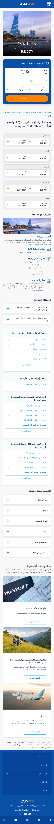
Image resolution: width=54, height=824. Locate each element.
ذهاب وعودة (40, 63)
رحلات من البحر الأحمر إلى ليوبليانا (33, 457)
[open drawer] (49, 3)
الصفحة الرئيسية (45, 112)
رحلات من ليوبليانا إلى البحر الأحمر (33, 410)
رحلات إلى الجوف (39, 349)
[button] (27, 308)
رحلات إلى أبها (40, 339)
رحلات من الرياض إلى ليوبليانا (35, 472)
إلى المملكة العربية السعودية (17, 112)
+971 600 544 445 (27, 814)
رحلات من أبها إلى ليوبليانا (36, 452)
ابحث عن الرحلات (26, 98)
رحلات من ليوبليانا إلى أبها (36, 405)
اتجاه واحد (26, 63)
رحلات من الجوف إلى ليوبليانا (35, 462)
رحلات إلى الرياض (39, 358)
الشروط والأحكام (22, 809)
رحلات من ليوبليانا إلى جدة (36, 384)
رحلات (33, 112)
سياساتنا (36, 809)
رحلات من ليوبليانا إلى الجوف (35, 415)
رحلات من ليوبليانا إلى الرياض (35, 425)
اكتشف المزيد (35, 621)
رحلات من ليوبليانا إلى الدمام (35, 420)
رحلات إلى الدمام (39, 353)
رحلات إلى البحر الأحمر (38, 344)
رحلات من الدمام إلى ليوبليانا (35, 467)
